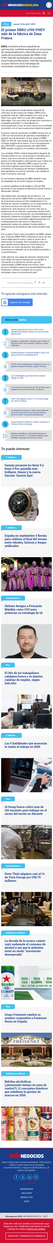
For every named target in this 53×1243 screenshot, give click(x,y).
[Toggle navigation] (49, 13)
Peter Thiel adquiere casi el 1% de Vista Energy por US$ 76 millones (29, 400)
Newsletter (26, 1197)
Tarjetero (26, 1193)
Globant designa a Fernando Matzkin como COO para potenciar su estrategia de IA (30, 354)
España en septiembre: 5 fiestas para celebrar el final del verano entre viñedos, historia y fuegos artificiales (30, 343)
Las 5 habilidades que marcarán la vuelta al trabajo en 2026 (28, 377)
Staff (26, 1201)
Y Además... (11, 457)
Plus (6, 24)
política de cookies (36, 1229)
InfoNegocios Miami (15, 932)
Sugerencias (26, 1189)
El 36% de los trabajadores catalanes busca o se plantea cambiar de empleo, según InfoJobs (30, 365)
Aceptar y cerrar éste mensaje (26, 1236)
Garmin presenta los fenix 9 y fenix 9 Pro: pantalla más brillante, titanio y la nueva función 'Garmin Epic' (30, 332)
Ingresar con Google (19, 302)
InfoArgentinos (13, 598)
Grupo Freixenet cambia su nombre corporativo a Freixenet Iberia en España (30, 423)
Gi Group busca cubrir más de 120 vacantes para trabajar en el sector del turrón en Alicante (30, 388)
